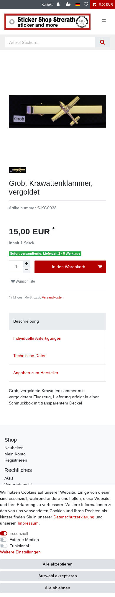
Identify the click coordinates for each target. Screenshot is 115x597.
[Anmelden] (59, 4)
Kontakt (47, 4)
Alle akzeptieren (58, 564)
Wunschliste (25, 281)
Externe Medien (24, 539)
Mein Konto (15, 454)
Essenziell (18, 533)
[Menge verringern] (26, 270)
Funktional (19, 545)
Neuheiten (14, 447)
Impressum (28, 523)
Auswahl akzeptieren (57, 575)
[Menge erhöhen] (26, 264)
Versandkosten (52, 297)
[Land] (77, 4)
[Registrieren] (69, 4)
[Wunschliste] (86, 4)
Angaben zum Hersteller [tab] (35, 372)
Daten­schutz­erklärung (73, 517)
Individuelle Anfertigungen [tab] (37, 338)
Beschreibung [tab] (26, 321)
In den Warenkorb (68, 266)
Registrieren (15, 460)
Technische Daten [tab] (30, 355)
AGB (8, 478)
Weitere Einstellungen (20, 552)
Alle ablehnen (57, 588)
